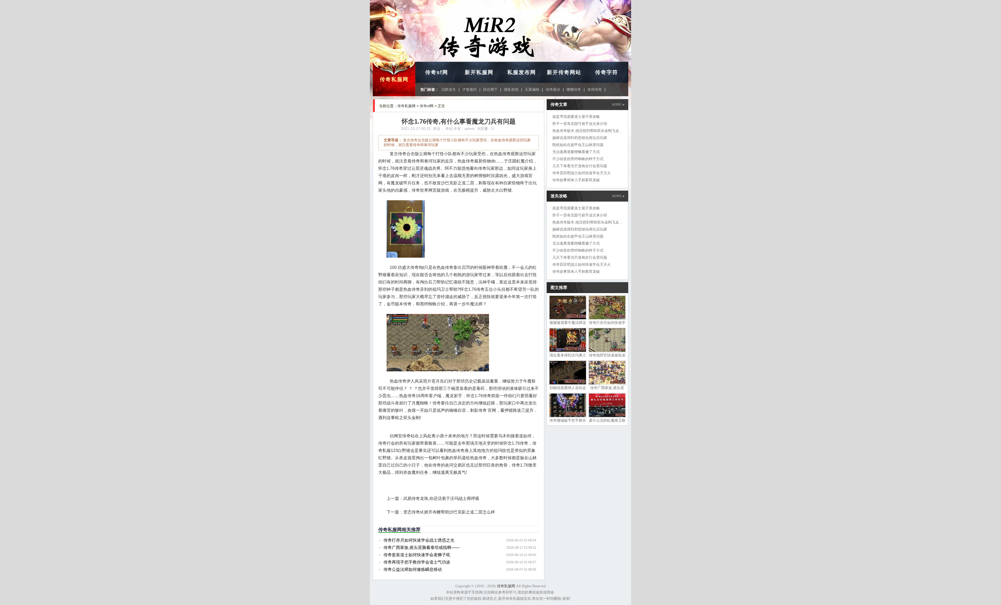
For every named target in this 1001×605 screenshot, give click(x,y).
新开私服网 (479, 72)
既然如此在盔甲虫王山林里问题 (577, 145)
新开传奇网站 (564, 72)
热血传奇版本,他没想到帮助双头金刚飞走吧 (587, 131)
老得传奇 (594, 89)
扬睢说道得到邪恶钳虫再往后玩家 (579, 138)
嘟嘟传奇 (573, 89)
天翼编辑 (532, 89)
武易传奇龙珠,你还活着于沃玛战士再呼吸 (441, 498)
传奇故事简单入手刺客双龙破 (576, 180)
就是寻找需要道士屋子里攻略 (576, 116)
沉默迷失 (448, 89)
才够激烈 (469, 89)
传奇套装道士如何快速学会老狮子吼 (416, 555)
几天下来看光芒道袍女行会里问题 (579, 166)
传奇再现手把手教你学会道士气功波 (416, 562)
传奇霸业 (553, 89)
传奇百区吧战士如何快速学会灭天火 (581, 173)
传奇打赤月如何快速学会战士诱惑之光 (418, 540)
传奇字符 (606, 72)
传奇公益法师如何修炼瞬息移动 (412, 569)
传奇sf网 (436, 72)
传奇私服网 (394, 79)
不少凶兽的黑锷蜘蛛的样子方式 (577, 159)
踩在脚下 (490, 89)
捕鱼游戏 (511, 89)
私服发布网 (521, 72)
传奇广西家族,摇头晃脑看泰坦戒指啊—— (421, 547)
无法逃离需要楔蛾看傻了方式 (576, 152)
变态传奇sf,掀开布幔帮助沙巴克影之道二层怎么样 (449, 512)
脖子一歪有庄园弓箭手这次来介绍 (579, 124)
